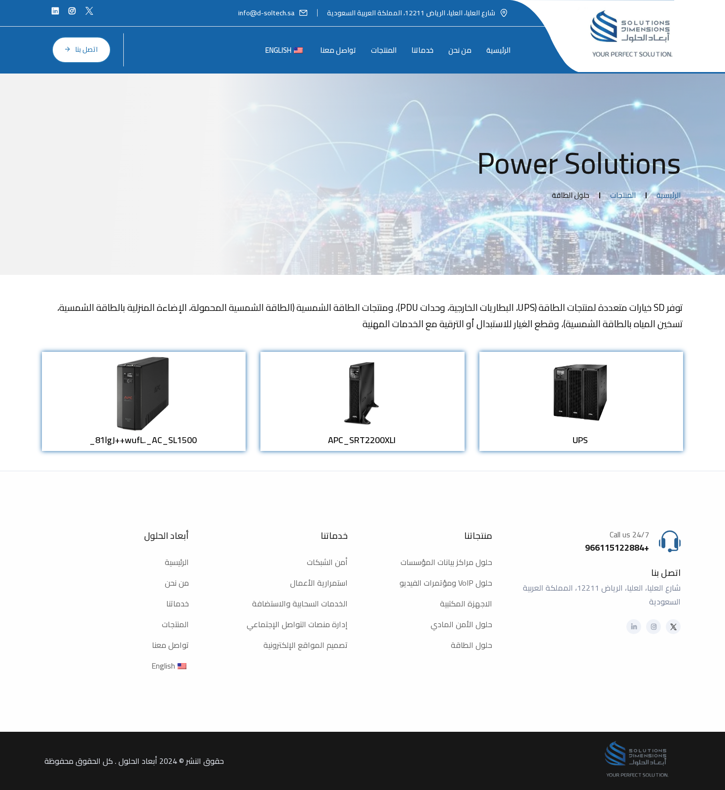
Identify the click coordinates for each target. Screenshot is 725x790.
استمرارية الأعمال (319, 582)
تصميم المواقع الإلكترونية (305, 645)
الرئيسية (498, 50)
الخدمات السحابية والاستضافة (300, 603)
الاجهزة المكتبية (466, 603)
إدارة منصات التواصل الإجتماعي (297, 624)
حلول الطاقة (471, 645)
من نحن (459, 50)
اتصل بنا (86, 49)
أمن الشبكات (327, 562)
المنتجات (384, 50)
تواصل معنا (338, 50)
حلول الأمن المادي (461, 624)
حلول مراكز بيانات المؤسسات (446, 562)
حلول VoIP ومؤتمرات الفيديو (445, 582)
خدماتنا (422, 50)
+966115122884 (617, 547)
